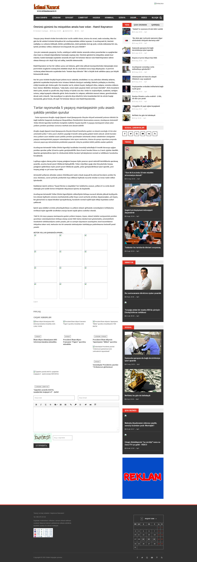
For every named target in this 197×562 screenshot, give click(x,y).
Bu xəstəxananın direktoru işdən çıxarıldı (143, 293)
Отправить (41, 446)
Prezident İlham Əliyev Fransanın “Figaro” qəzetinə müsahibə (74, 342)
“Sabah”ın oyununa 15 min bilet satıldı (147, 29)
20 (149, 539)
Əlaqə (155, 18)
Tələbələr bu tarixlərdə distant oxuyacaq (143, 247)
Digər (133, 18)
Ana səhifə (41, 18)
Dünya (122, 18)
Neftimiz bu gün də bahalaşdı (143, 115)
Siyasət (69, 18)
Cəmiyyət (83, 18)
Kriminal (109, 18)
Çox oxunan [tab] (140, 25)
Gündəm (56, 18)
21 (154, 539)
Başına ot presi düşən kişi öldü (144, 58)
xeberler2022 (68, 31)
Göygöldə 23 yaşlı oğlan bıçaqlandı (146, 106)
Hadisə (96, 18)
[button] (36, 404)
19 (143, 539)
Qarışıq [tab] (155, 25)
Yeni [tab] (127, 25)
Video (144, 18)
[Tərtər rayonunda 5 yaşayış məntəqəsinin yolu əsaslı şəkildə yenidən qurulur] (46, 249)
